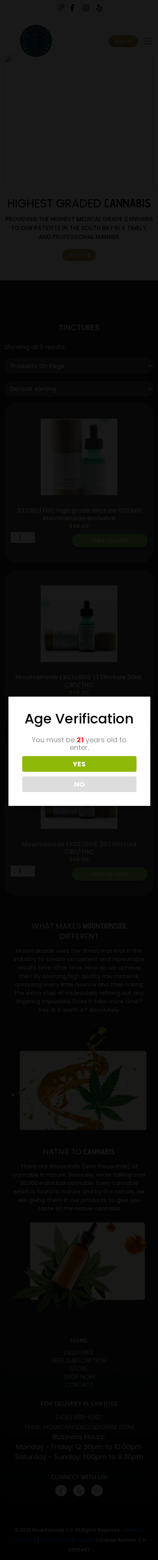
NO (79, 784)
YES (79, 764)
